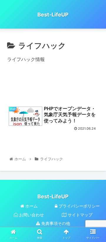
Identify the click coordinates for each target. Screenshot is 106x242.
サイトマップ (79, 214)
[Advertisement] (53, 87)
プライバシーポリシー (78, 205)
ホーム (31, 205)
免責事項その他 (55, 223)
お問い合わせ (31, 214)
